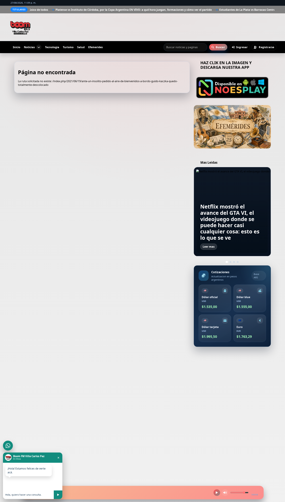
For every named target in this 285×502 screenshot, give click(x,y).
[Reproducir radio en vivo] (216, 492)
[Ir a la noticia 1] (227, 262)
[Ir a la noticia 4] (238, 262)
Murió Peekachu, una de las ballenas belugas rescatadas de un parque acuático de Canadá (232, 225)
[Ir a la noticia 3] (234, 262)
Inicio (16, 47)
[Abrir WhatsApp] (8, 446)
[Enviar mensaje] (58, 494)
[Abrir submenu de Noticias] (38, 47)
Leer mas (209, 246)
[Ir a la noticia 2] (230, 262)
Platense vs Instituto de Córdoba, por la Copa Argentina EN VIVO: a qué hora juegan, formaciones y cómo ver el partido (102, 10)
